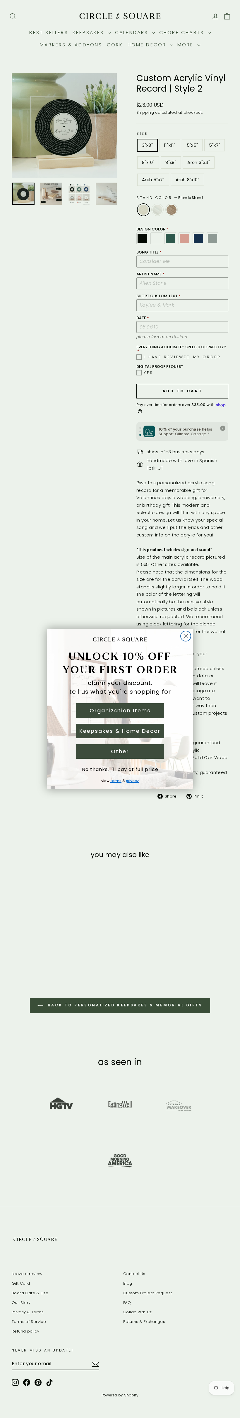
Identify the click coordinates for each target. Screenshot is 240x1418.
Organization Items (120, 710)
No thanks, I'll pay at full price (120, 769)
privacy (132, 780)
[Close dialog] (186, 636)
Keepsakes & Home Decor (120, 731)
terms (115, 780)
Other (120, 751)
